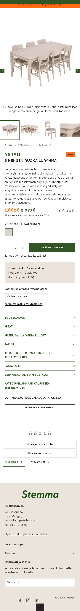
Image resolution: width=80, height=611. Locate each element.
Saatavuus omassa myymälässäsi (26, 288)
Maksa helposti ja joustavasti (40, 4)
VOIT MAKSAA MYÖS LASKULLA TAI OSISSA (33, 397)
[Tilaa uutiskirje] (72, 582)
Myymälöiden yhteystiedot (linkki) (26, 534)
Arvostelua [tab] (11, 461)
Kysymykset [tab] (38, 461)
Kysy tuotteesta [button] (41, 453)
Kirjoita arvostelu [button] (42, 444)
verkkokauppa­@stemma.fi (21, 520)
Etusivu (8, 145)
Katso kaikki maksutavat (40, 407)
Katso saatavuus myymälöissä (23, 303)
